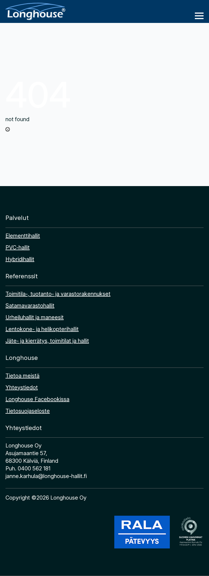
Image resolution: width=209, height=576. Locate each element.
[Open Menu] (199, 15)
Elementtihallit (22, 235)
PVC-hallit (17, 247)
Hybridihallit (19, 259)
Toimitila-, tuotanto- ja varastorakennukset (57, 294)
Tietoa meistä (22, 375)
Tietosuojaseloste (27, 411)
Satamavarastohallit (29, 305)
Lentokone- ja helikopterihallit (42, 329)
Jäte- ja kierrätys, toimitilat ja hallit (47, 341)
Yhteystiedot (21, 387)
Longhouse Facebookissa (37, 399)
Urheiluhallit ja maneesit (34, 317)
